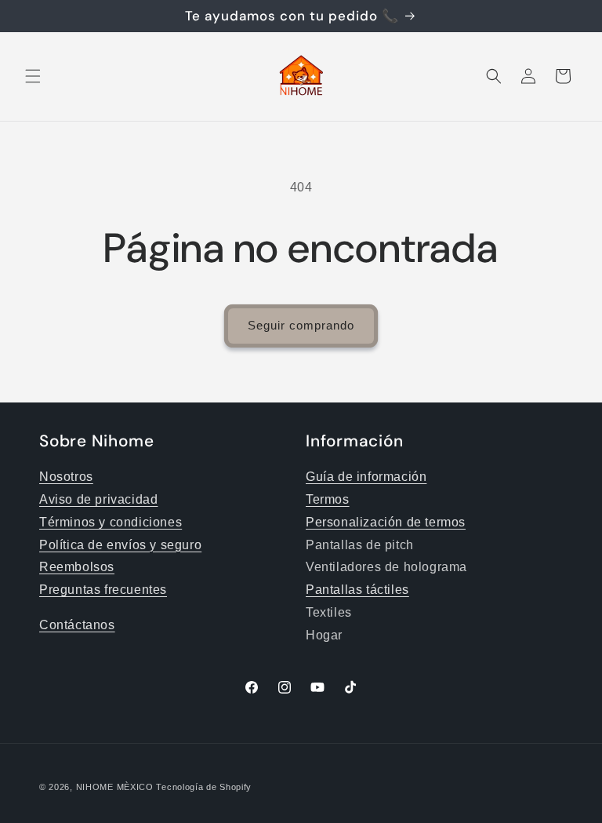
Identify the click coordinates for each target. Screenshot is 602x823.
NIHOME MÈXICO (115, 787)
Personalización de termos (386, 522)
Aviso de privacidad (98, 499)
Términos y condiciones (110, 522)
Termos (328, 499)
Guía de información (366, 476)
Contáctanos (77, 625)
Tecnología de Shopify (204, 787)
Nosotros (66, 476)
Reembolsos (76, 567)
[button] (33, 76)
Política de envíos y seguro (120, 545)
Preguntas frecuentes (103, 589)
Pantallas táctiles (357, 589)
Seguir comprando (301, 325)
